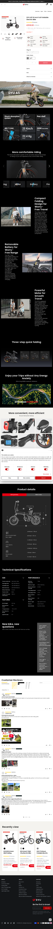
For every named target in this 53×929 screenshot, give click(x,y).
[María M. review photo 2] (14, 703)
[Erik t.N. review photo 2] (12, 763)
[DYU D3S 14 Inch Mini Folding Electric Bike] (10, 838)
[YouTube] (8, 923)
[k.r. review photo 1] (4, 787)
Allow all (43, 477)
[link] (16, 216)
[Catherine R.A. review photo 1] (5, 809)
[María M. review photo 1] (7, 703)
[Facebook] (2, 923)
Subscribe (47, 908)
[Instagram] (5, 923)
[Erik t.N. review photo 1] (4, 763)
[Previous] (1, 34)
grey (38, 848)
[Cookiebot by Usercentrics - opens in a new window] (43, 450)
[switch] (20, 469)
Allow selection (26, 477)
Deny (10, 477)
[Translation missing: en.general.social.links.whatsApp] (14, 923)
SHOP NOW (17, 865)
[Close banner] (51, 450)
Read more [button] (5, 781)
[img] (8, 693)
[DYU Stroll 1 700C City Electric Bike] (26, 838)
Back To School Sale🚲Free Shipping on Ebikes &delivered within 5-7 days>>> (27, 1)
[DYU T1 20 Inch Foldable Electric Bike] (43, 838)
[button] (51, 4)
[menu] (2, 4)
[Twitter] (11, 923)
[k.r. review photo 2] (11, 787)
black (4, 848)
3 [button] (26, 817)
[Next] (24, 34)
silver (21, 848)
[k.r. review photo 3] (17, 787)
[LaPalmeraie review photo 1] (6, 723)
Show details (46, 474)
